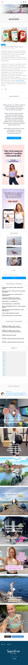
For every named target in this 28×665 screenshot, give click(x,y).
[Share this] (8, 89)
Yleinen (13, 48)
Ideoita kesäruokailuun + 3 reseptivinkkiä (11, 303)
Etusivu (3, 644)
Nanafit (9, 644)
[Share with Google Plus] (14, 89)
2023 (4, 354)
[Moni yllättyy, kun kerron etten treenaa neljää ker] (14, 442)
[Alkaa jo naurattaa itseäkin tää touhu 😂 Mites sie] (14, 501)
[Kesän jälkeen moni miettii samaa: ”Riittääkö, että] (14, 589)
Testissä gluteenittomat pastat (12, 47)
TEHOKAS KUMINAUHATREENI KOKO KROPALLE (11, 313)
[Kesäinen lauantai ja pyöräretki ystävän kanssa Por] (14, 472)
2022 (4, 356)
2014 (4, 373)
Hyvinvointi (3, 48)
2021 (4, 358)
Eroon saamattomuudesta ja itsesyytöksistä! (12, 315)
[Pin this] (17, 89)
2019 (4, 363)
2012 (4, 375)
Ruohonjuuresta (20, 80)
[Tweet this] (11, 89)
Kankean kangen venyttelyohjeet (9, 335)
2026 (4, 352)
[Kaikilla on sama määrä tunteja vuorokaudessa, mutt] (14, 530)
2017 (4, 367)
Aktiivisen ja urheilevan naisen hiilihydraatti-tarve (13, 338)
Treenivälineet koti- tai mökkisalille (10, 301)
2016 (4, 369)
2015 (4, 371)
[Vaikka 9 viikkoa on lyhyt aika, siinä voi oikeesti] (14, 619)
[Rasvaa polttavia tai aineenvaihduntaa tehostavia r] (14, 413)
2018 (4, 365)
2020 (4, 360)
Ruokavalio (9, 48)
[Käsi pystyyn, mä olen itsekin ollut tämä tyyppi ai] (14, 560)
